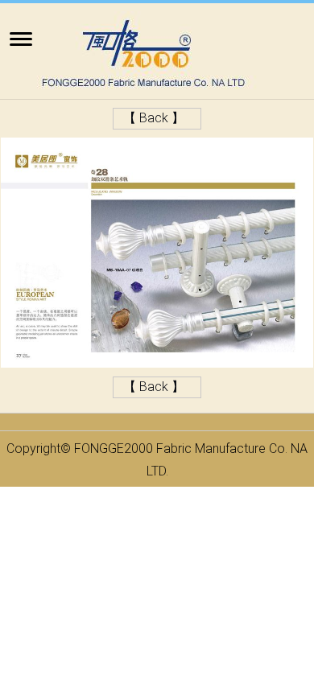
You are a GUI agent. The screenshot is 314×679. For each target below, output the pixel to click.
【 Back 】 (153, 118)
